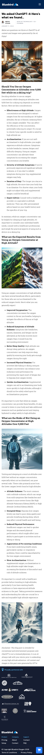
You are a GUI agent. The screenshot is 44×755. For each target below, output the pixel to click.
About (14, 740)
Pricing (4, 740)
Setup (4, 743)
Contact (15, 743)
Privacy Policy (26, 752)
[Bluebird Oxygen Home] (10, 4)
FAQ (24, 743)
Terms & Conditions (9, 752)
